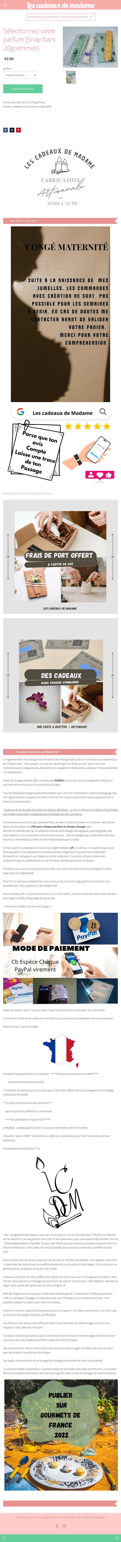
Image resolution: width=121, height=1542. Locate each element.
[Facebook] (57, 1526)
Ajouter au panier (23, 89)
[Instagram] (64, 1526)
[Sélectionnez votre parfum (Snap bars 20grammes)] (71, 77)
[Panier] (4, 1538)
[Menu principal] (5, 5)
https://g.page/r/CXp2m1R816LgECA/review (27, 493)
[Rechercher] (117, 1538)
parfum (7, 68)
